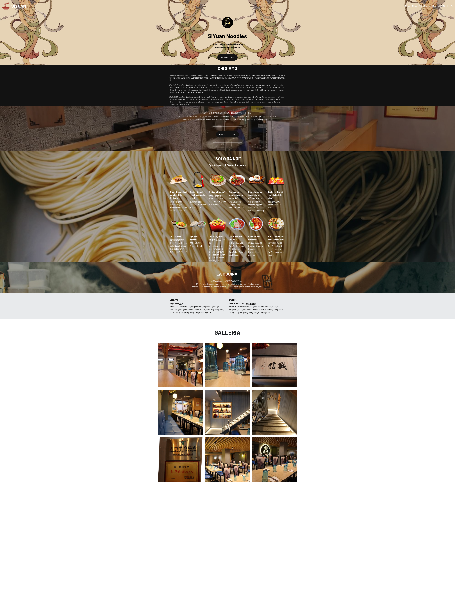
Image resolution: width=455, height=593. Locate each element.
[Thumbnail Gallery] (180, 365)
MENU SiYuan (227, 57)
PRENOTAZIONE (227, 134)
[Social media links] (447, 6)
